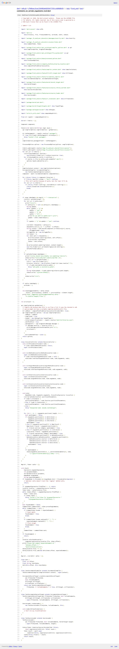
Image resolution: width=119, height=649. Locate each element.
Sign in (115, 3)
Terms (20, 646)
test (81, 8)
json (115, 646)
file (52, 15)
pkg (68, 8)
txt (112, 646)
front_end (74, 8)
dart (18, 8)
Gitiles (10, 646)
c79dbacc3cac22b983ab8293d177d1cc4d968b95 (45, 8)
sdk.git (24, 8)
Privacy (15, 646)
